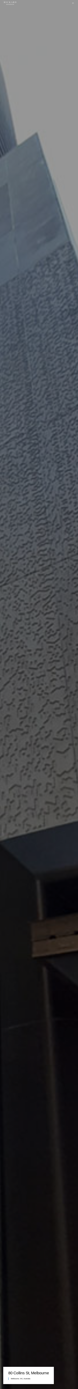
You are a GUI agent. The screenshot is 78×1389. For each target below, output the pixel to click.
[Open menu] (73, 3)
